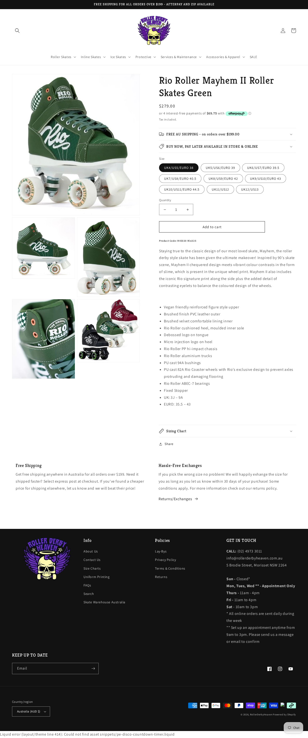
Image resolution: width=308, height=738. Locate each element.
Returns (161, 577)
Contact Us (92, 560)
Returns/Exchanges (175, 498)
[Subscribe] (93, 668)
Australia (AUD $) (28, 711)
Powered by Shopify (284, 714)
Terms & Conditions (170, 568)
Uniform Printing (96, 577)
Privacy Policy (165, 560)
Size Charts (92, 568)
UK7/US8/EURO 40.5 (180, 178)
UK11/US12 (220, 189)
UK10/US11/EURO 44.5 (181, 189)
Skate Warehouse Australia (104, 602)
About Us (90, 551)
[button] (17, 30)
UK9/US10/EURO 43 (265, 178)
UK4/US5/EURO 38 (178, 168)
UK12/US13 (250, 189)
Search (88, 594)
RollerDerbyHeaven (261, 714)
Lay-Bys (161, 551)
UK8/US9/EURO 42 (223, 178)
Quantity (165, 200)
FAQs (87, 585)
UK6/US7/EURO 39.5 (263, 168)
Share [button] (169, 444)
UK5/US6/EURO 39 (220, 168)
